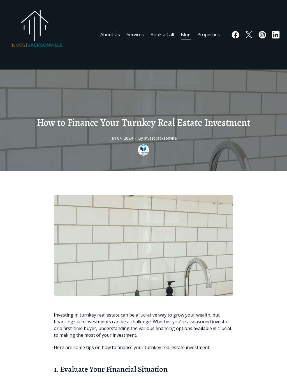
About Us (110, 34)
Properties (208, 34)
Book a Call (162, 34)
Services (135, 34)
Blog (186, 34)
